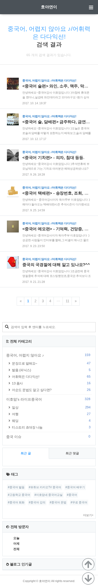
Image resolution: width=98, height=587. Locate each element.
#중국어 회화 (16, 502)
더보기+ (88, 515)
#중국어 (72, 495)
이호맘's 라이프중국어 (48, 399)
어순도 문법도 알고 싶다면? (51, 390)
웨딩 (51, 421)
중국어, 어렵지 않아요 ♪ (48, 355)
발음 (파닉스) (51, 370)
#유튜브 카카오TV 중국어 (45, 487)
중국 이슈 (48, 436)
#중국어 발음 (16, 487)
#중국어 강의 (37, 502)
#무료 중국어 (79, 502)
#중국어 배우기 (75, 487)
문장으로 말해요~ (51, 363)
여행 (51, 414)
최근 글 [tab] (26, 453)
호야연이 (49, 7)
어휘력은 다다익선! (51, 377)
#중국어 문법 (58, 502)
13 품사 (51, 383)
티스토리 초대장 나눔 (51, 427)
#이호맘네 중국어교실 (48, 495)
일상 (51, 407)
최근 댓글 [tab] (72, 453)
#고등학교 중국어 (19, 495)
